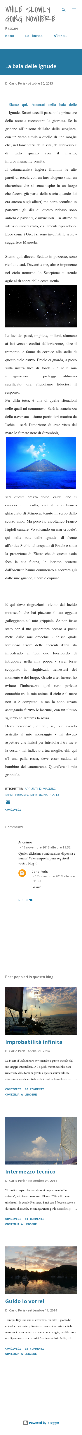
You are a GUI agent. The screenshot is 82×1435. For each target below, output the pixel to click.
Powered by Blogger (43, 1423)
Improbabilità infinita (33, 1041)
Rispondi (26, 900)
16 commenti (34, 1348)
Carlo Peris (39, 871)
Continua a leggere (21, 1094)
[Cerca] (63, 8)
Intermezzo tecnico (30, 1171)
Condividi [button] (13, 809)
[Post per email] (7, 804)
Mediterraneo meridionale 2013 (32, 795)
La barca (34, 36)
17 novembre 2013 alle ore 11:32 (46, 847)
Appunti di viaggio (40, 788)
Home (9, 36)
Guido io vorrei (24, 1301)
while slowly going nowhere (30, 14)
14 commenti (34, 1089)
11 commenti (34, 1219)
